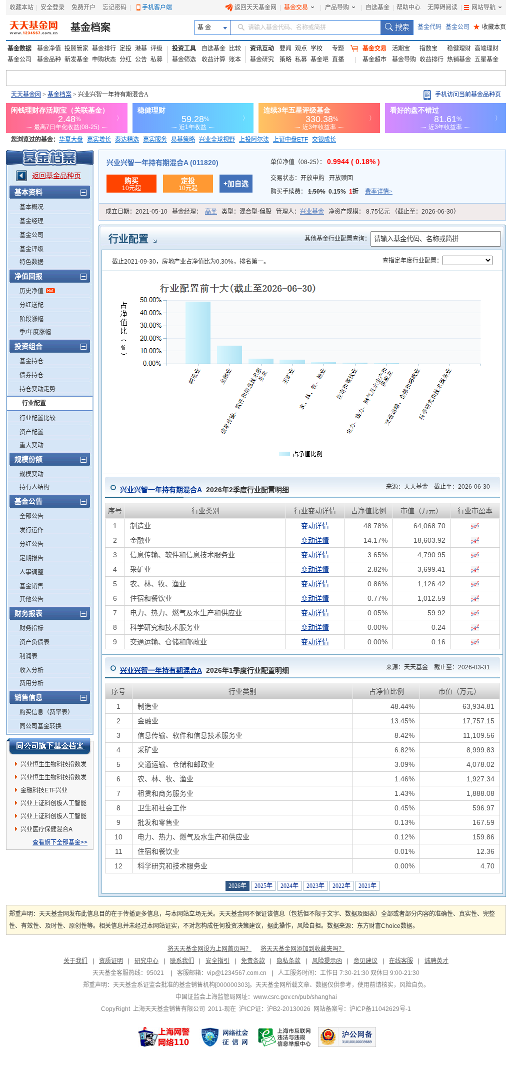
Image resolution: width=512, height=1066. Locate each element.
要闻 (286, 48)
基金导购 (404, 59)
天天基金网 (26, 94)
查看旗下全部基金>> (60, 842)
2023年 (315, 885)
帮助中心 (408, 7)
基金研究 (262, 59)
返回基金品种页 (56, 176)
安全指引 (218, 960)
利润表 (29, 656)
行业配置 (34, 403)
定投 (126, 48)
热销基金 (459, 59)
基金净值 (49, 48)
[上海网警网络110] (164, 1037)
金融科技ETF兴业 (44, 790)
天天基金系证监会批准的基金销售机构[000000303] (181, 984)
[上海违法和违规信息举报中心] (285, 1037)
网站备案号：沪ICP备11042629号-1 (362, 1008)
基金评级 (32, 249)
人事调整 (32, 572)
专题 (338, 48)
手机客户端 (157, 7)
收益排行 (432, 59)
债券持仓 (32, 375)
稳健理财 (459, 48)
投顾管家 (76, 48)
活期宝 (401, 48)
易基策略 (183, 139)
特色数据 (32, 262)
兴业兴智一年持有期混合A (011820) (162, 163)
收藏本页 (490, 27)
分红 (126, 59)
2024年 (289, 885)
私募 (156, 59)
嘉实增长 (99, 139)
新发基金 (76, 59)
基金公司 (458, 27)
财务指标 (32, 628)
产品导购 (337, 7)
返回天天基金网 (255, 7)
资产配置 (32, 432)
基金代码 (430, 27)
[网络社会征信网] (224, 1037)
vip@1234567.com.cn (236, 972)
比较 (235, 48)
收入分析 (32, 670)
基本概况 (32, 207)
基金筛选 (184, 59)
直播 (338, 59)
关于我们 (76, 960)
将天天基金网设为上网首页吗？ (210, 948)
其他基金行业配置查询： (337, 238)
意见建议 (366, 960)
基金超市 (374, 59)
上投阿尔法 (254, 139)
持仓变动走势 (38, 389)
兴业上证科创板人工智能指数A (53, 805)
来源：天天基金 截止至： (435, 486)
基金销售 (32, 586)
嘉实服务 (155, 139)
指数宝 (429, 48)
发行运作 (32, 530)
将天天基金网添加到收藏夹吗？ (302, 948)
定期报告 (32, 558)
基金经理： (194, 211)
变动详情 (315, 526)
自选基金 (378, 7)
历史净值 (32, 291)
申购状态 (104, 59)
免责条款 (253, 960)
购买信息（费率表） (47, 712)
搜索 (396, 28)
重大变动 (32, 445)
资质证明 (111, 960)
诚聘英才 (436, 960)
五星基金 (486, 59)
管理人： (300, 211)
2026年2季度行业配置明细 (204, 490)
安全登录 (52, 7)
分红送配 (32, 305)
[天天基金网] (35, 27)
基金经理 (32, 221)
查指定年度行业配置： (412, 260)
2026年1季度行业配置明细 (204, 670)
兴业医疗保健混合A (46, 829)
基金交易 (296, 7)
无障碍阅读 (443, 7)
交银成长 (324, 139)
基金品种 (49, 59)
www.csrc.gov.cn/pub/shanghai (295, 996)
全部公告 (32, 516)
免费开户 (84, 7)
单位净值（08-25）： (325, 162)
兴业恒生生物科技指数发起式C (53, 779)
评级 (156, 48)
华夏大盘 (71, 139)
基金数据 (20, 48)
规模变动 (32, 474)
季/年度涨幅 (35, 332)
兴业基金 (312, 211)
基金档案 (90, 27)
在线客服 (401, 960)
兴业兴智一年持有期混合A (161, 490)
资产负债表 (35, 642)
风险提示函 (327, 960)
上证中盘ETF (290, 139)
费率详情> (378, 191)
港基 (141, 48)
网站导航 (484, 7)
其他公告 (32, 599)
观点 (301, 48)
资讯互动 (262, 48)
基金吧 (319, 59)
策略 (286, 59)
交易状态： (311, 178)
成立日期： (137, 211)
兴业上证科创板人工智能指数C (53, 818)
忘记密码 (114, 7)
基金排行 (104, 48)
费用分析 (32, 683)
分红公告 (32, 544)
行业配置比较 (38, 418)
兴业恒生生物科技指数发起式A (53, 766)
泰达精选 (127, 139)
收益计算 (214, 59)
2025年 (263, 885)
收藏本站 (22, 7)
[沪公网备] (347, 1037)
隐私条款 (288, 960)
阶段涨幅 (32, 319)
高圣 (211, 211)
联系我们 (182, 960)
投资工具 (184, 48)
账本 (235, 59)
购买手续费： (331, 191)
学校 (316, 48)
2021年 (367, 885)
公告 (141, 59)
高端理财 (486, 48)
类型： (247, 211)
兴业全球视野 (217, 139)
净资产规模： (394, 211)
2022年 (341, 885)
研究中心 (146, 960)
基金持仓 (32, 361)
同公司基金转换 (41, 726)
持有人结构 (35, 487)
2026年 (237, 885)
